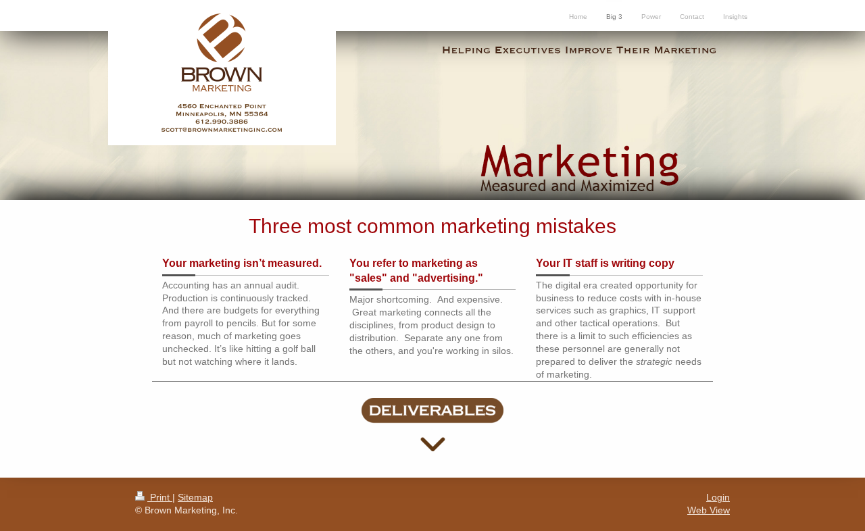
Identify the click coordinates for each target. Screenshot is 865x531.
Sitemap (195, 497)
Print (159, 497)
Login (718, 497)
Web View (708, 510)
